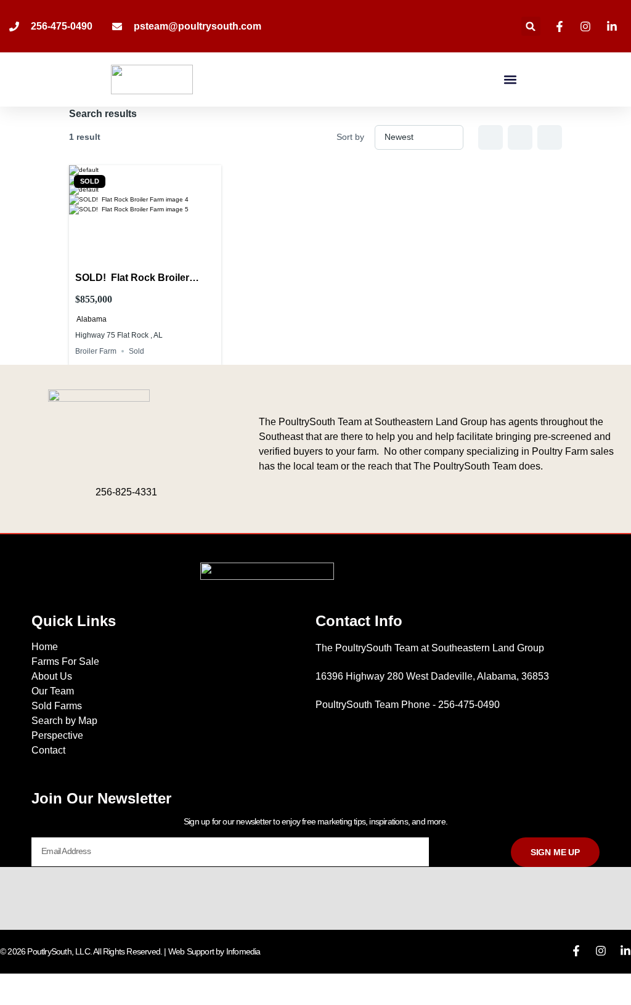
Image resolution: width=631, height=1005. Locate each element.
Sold (136, 351)
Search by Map (64, 720)
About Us (51, 676)
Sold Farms (56, 706)
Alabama (91, 319)
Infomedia (243, 951)
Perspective (57, 735)
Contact (48, 750)
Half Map (549, 137)
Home (44, 646)
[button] (530, 26)
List (520, 137)
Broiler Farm (95, 351)
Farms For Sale (65, 661)
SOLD (89, 181)
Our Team (52, 691)
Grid (490, 137)
